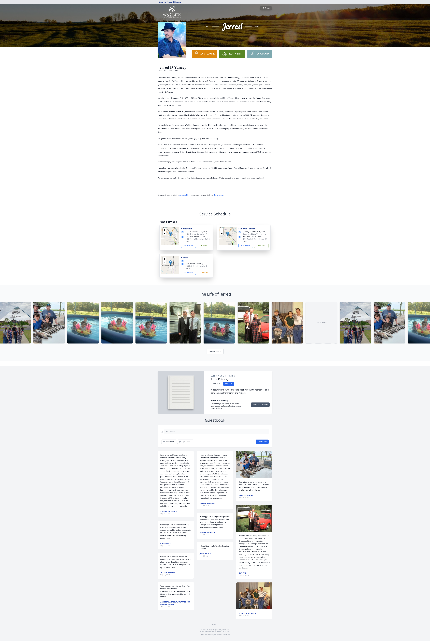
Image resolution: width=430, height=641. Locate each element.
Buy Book (228, 384)
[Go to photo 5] (256, 530)
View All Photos (215, 351)
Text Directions (188, 246)
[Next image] (270, 464)
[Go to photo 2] (252, 530)
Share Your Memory (260, 404)
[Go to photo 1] (253, 476)
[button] (170, 233)
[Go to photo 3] (253, 530)
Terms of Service (221, 631)
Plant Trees (204, 246)
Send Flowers (204, 273)
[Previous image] (238, 464)
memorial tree (184, 194)
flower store (218, 194)
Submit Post (262, 442)
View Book (216, 384)
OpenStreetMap (217, 635)
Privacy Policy (208, 631)
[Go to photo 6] (257, 530)
